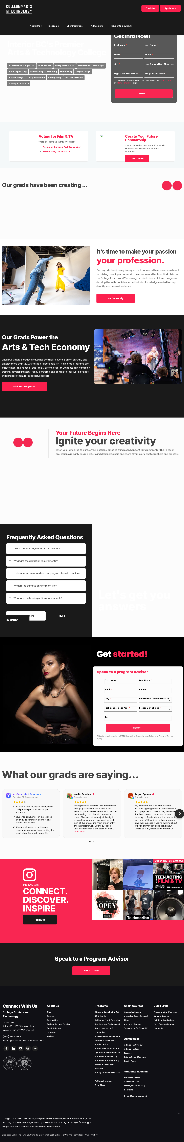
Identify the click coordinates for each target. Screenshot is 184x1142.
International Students (135, 1057)
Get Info (150, 8)
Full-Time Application (164, 1020)
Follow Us (39, 919)
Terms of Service (125, 83)
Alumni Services (131, 1082)
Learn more (137, 158)
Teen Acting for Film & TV (135, 1028)
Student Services (132, 1077)
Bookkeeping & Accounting (43, 71)
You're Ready (115, 298)
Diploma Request (161, 1016)
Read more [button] (79, 831)
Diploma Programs (24, 386)
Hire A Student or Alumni (135, 1096)
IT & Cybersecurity (36, 77)
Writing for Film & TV (19, 83)
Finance (128, 1053)
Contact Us (52, 1020)
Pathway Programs (103, 1081)
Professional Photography (107, 1060)
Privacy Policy (165, 80)
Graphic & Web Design (105, 1040)
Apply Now (170, 8)
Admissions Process (133, 1049)
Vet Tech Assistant (74, 77)
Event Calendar (54, 1028)
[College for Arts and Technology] (19, 8)
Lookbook (51, 1032)
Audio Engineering (18, 71)
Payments (158, 1028)
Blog (49, 1012)
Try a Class (100, 1085)
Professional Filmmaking (106, 1056)
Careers (50, 1016)
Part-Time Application (164, 1024)
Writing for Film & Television (107, 1072)
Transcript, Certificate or (165, 1012)
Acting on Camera (132, 1024)
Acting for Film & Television (107, 1020)
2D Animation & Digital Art (21, 66)
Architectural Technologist (91, 66)
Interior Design (16, 77)
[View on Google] (69, 795)
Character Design (132, 1012)
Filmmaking (66, 71)
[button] (4, 813)
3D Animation (44, 66)
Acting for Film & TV (64, 66)
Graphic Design (83, 71)
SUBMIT (142, 93)
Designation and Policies (58, 1024)
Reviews (50, 1036)
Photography (54, 77)
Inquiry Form (130, 1061)
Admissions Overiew (133, 1045)
